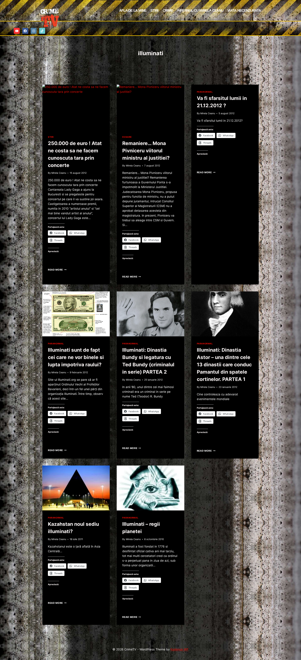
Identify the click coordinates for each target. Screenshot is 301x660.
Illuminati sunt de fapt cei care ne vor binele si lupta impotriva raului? (76, 357)
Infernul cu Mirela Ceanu (200, 10)
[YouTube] (17, 31)
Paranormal (205, 92)
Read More (57, 269)
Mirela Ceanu (58, 172)
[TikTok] (42, 31)
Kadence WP (179, 649)
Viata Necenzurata (244, 10)
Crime (168, 10)
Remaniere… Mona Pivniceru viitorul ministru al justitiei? (146, 150)
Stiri (154, 10)
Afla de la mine (132, 10)
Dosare (127, 137)
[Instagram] (34, 31)
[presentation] (76, 107)
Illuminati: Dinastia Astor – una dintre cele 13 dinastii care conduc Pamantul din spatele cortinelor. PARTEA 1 (224, 364)
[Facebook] (25, 31)
